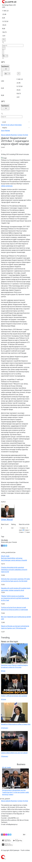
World (3, 125)
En (4, 56)
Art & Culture (10, 125)
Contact (20, 135)
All (5, 556)
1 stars (27, 532)
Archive (25, 135)
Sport (3, 130)
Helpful (4, 128)
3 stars (26, 530)
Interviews (18, 125)
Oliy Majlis (4, 540)
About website (6, 135)
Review (7, 130)
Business (14, 135)
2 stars (21, 532)
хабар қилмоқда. (7, 186)
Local (4, 122)
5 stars (22, 528)
